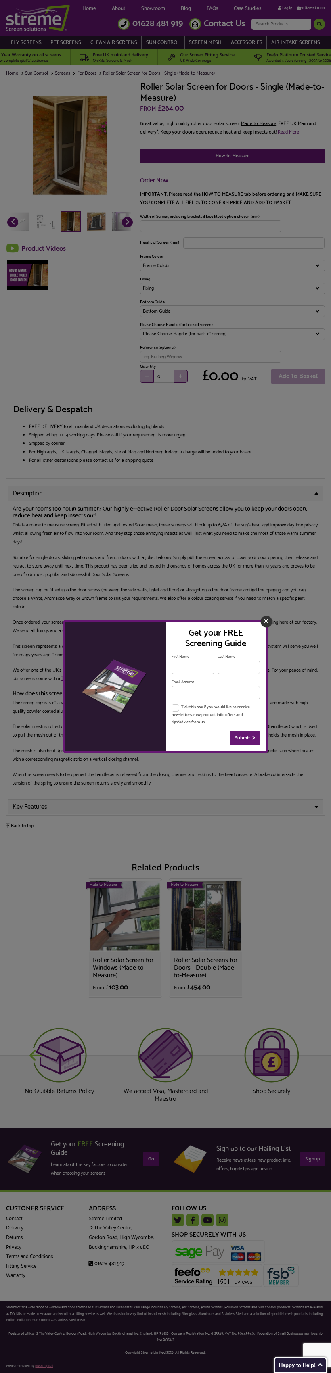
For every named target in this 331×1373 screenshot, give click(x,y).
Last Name (226, 656)
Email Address (183, 682)
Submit (242, 738)
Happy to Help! (297, 1365)
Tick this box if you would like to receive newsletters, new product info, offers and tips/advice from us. (210, 715)
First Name (180, 656)
